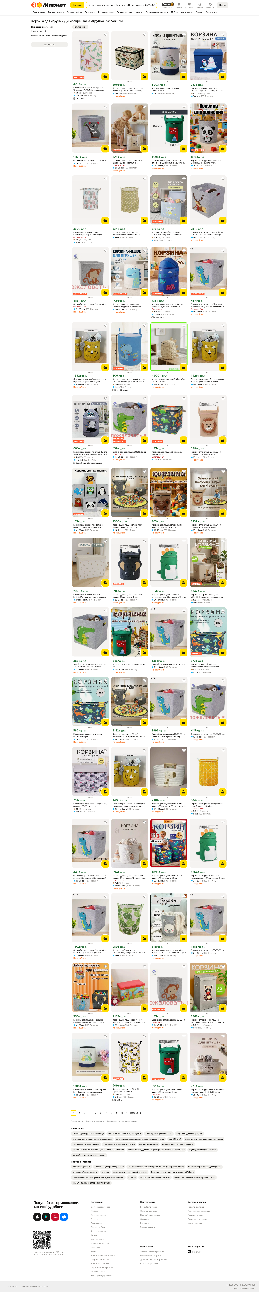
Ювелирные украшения (101, 1276)
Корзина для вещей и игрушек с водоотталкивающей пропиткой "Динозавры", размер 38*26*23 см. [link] (206, 665)
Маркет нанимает (195, 1223)
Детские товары (98, 1271)
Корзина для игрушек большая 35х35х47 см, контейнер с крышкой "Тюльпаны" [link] (88, 596)
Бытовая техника (98, 1215)
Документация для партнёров (153, 1259)
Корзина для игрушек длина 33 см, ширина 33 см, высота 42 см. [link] (206, 453)
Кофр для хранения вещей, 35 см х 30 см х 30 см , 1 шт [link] (168, 380)
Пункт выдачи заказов (197, 1219)
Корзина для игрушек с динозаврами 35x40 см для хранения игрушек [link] (89, 1091)
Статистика (12, 1287)
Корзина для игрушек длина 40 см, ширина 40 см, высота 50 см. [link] (167, 877)
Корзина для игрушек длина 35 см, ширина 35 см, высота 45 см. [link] (167, 526)
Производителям (195, 1215)
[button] (80, 27)
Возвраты (144, 1223)
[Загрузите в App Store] (37, 1220)
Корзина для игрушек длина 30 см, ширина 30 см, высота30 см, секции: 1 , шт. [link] (130, 877)
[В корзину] (105, 77)
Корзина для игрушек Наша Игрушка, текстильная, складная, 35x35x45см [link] (129, 380)
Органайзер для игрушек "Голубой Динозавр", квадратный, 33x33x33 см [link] (207, 305)
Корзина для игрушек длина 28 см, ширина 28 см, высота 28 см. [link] (128, 161)
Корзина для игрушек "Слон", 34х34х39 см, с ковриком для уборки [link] (129, 735)
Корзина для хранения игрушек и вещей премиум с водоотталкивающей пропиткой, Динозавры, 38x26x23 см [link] (87, 735)
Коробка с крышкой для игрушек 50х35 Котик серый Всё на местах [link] (167, 233)
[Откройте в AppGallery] (55, 1220)
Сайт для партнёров (149, 1264)
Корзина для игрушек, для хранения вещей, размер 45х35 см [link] (206, 805)
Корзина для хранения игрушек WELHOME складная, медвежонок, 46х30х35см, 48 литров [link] (206, 596)
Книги (93, 1251)
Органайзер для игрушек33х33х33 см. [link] (90, 160)
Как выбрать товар (148, 1207)
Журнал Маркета (147, 1227)
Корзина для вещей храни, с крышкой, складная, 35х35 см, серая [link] (90, 805)
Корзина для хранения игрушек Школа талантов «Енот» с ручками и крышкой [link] (90, 453)
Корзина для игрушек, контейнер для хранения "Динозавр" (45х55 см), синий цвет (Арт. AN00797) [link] (168, 305)
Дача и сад (95, 1247)
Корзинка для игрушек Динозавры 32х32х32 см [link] (167, 453)
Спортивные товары (100, 1259)
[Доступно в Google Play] (46, 1220)
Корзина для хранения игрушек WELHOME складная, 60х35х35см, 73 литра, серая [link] (207, 1021)
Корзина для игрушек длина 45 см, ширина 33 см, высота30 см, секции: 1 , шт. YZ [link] (168, 805)
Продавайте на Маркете (150, 1255)
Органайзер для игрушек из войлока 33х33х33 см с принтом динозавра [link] (207, 233)
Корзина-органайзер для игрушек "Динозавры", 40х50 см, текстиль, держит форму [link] (88, 89)
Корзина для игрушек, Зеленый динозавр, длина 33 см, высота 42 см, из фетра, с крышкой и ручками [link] (168, 596)
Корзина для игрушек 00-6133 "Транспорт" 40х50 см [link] (126, 1090)
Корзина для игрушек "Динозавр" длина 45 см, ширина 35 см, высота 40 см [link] (168, 161)
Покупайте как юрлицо (150, 1215)
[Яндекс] (252, 1288)
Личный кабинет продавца (152, 1251)
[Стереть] (154, 5)
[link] (88, 1133)
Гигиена (94, 1219)
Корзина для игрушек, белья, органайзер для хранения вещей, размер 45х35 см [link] (87, 233)
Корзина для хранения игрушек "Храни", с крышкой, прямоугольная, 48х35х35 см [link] (207, 89)
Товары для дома (98, 1231)
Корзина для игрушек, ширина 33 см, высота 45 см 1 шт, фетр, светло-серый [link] (169, 951)
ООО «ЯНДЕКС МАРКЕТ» (245, 1285)
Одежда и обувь (98, 1227)
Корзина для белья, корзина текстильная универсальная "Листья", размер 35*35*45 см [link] (129, 951)
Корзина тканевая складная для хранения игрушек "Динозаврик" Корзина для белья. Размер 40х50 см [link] (129, 305)
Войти (222, 5)
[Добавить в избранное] (106, 35)
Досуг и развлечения (100, 1207)
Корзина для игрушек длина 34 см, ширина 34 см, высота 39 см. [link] (128, 526)
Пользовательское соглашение (34, 1287)
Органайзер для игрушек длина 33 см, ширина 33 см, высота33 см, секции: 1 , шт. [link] (90, 877)
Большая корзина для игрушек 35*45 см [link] (129, 665)
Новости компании (196, 1207)
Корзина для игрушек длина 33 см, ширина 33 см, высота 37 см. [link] (206, 161)
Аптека (94, 1235)
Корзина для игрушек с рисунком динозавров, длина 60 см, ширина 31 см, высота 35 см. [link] (129, 1021)
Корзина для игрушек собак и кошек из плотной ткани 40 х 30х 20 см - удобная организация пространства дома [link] (208, 1091)
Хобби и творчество (100, 1243)
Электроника (96, 1223)
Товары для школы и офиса (103, 1255)
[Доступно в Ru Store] (64, 1220)
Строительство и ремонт (102, 1267)
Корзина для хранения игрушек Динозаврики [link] (165, 89)
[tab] (39, 12)
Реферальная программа (199, 1211)
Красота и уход (97, 1239)
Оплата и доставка (148, 1211)
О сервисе (144, 1219)
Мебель (94, 1211)
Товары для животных (100, 1263)
